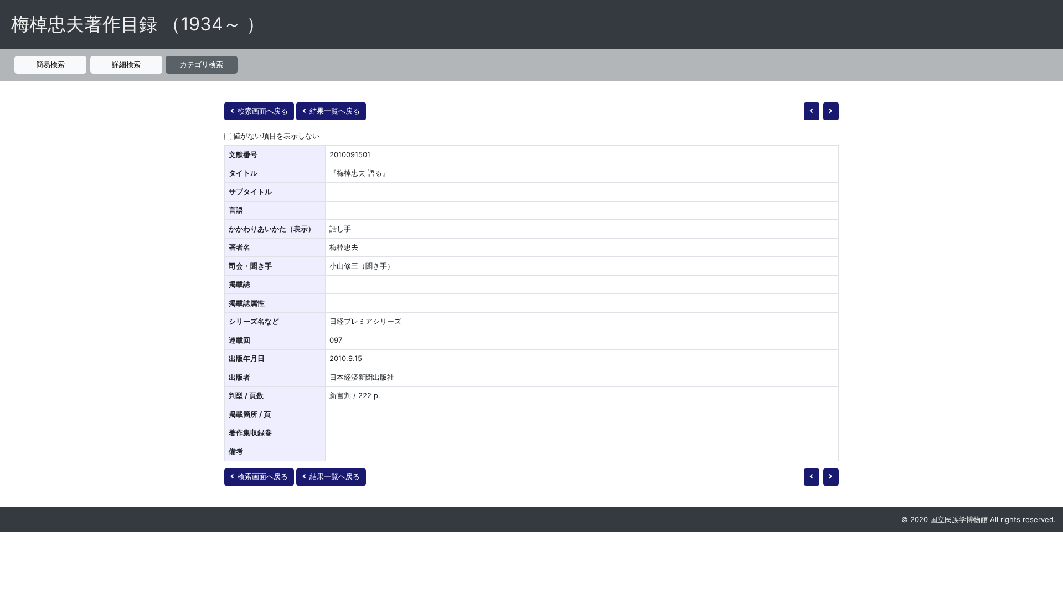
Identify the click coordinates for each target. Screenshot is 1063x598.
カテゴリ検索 (201, 64)
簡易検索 (50, 64)
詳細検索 (126, 64)
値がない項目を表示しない (276, 135)
